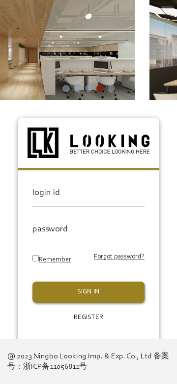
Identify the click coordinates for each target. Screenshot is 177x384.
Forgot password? (119, 257)
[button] (66, 88)
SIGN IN (88, 291)
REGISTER (88, 317)
